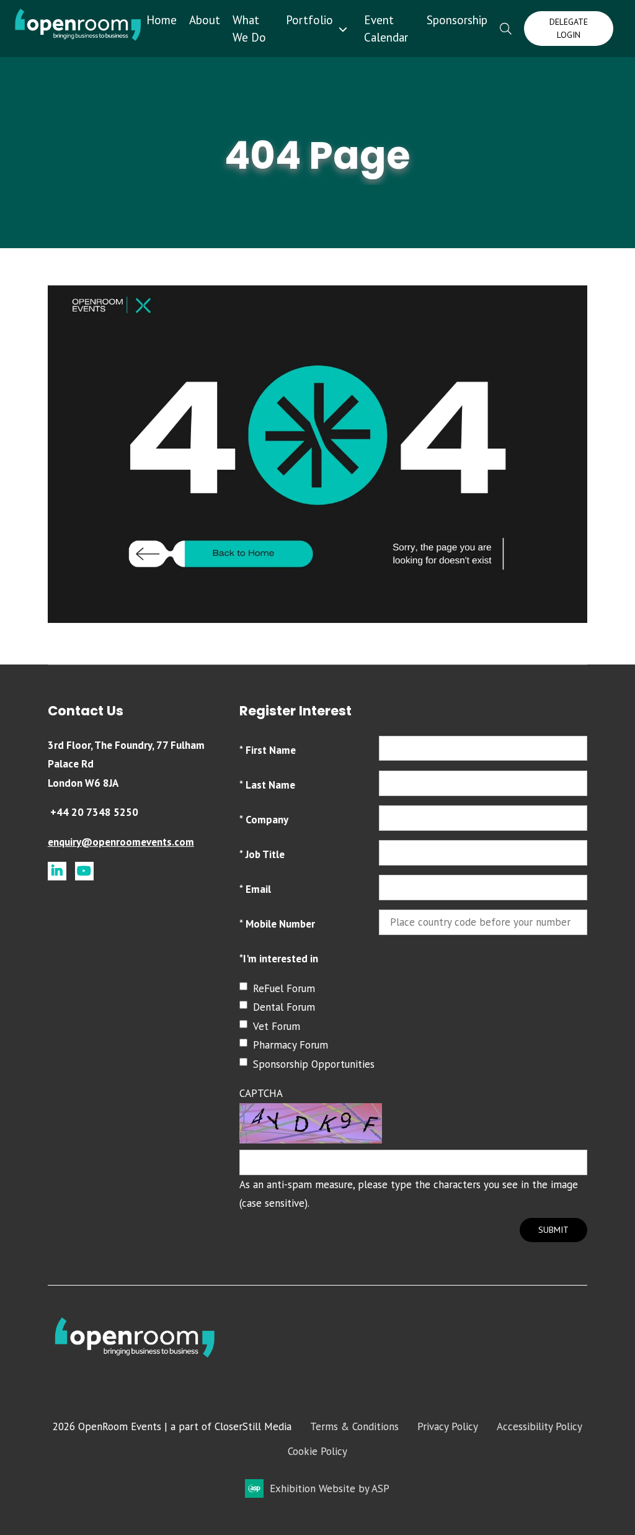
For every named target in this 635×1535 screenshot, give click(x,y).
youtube (84, 871)
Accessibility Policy (539, 1426)
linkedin (57, 871)
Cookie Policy (317, 1451)
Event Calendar (386, 28)
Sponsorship (457, 19)
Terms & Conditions (354, 1426)
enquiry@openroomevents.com (121, 842)
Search (506, 28)
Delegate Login (568, 28)
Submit (553, 1229)
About (204, 19)
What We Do (249, 28)
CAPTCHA (261, 1093)
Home (161, 19)
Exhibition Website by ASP (329, 1488)
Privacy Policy (447, 1426)
